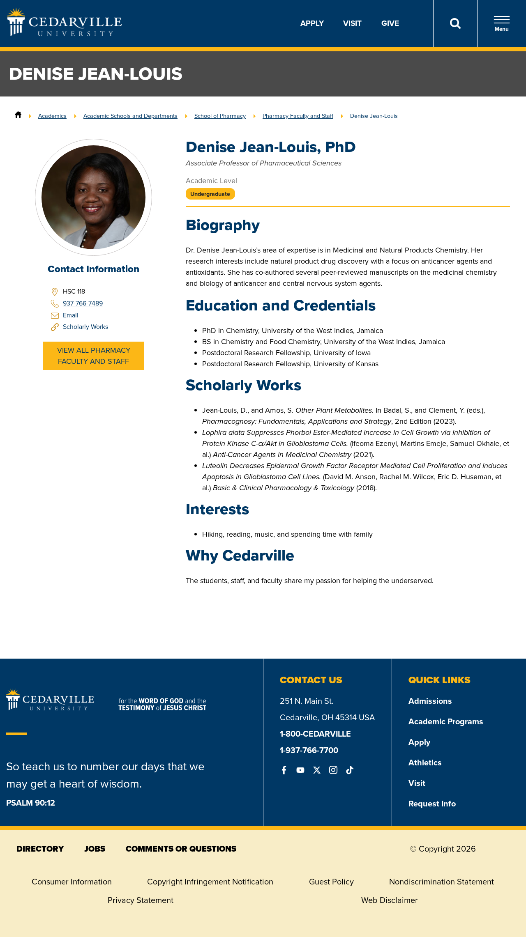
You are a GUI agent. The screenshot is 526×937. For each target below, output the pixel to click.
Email (70, 315)
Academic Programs (445, 721)
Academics (52, 115)
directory (40, 849)
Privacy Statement (140, 900)
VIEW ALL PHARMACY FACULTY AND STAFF (93, 356)
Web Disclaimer (389, 900)
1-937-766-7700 (309, 750)
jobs (94, 849)
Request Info (432, 803)
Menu (502, 29)
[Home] (18, 115)
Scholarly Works (85, 327)
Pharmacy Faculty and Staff (298, 115)
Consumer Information (72, 881)
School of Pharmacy (220, 115)
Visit (352, 23)
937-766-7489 (83, 303)
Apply (312, 23)
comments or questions (181, 849)
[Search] (455, 23)
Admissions (430, 701)
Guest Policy (331, 881)
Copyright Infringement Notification (210, 881)
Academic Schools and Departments (130, 115)
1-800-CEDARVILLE (315, 734)
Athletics (425, 762)
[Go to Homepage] (64, 33)
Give (390, 23)
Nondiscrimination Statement (441, 881)
